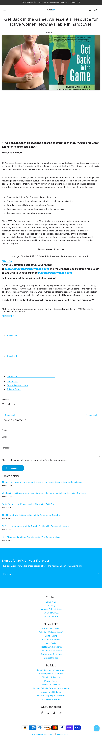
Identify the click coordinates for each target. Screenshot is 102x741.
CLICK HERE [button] (8, 316)
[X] (48, 712)
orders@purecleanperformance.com (27, 268)
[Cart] (95, 10)
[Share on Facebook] (3, 404)
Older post (10, 415)
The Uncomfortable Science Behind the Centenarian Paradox (31, 515)
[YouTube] (60, 712)
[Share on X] (9, 404)
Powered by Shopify (64, 734)
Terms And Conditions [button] (17, 385)
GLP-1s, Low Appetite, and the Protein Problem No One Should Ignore (35, 526)
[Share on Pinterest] (15, 404)
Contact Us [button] (12, 381)
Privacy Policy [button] (14, 389)
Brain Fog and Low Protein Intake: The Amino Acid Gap (28, 504)
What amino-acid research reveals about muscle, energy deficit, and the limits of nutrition (44, 493)
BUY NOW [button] (7, 261)
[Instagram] (54, 712)
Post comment (12, 468)
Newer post (91, 415)
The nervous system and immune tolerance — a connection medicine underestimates (42, 482)
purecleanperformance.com (55, 272)
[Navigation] (4, 10)
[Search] (90, 10)
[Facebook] (42, 712)
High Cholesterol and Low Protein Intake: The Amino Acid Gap (31, 537)
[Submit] (99, 574)
